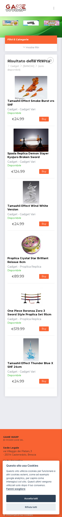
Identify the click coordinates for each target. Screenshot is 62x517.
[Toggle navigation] (54, 8)
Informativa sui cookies (19, 515)
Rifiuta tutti (31, 507)
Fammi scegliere (15, 488)
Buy (44, 119)
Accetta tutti (31, 498)
